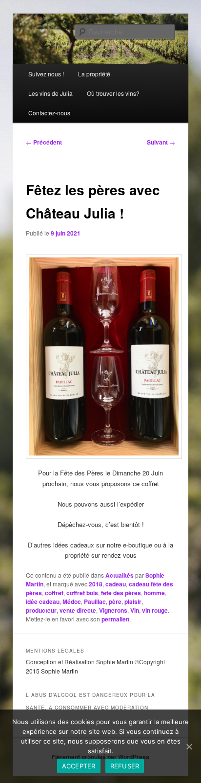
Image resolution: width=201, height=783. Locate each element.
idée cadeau (43, 601)
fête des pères (121, 592)
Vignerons (113, 610)
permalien (115, 619)
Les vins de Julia (50, 93)
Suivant (161, 142)
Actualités (119, 575)
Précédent (44, 142)
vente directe (78, 610)
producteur (41, 610)
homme (154, 592)
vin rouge (155, 610)
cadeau (115, 584)
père (115, 601)
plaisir (132, 601)
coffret (54, 592)
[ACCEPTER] (189, 746)
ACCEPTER (79, 766)
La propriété (94, 74)
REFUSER (125, 766)
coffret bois (82, 592)
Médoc (71, 601)
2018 (95, 584)
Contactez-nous (49, 113)
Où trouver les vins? (113, 93)
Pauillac (95, 601)
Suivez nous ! (46, 74)
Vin (134, 610)
